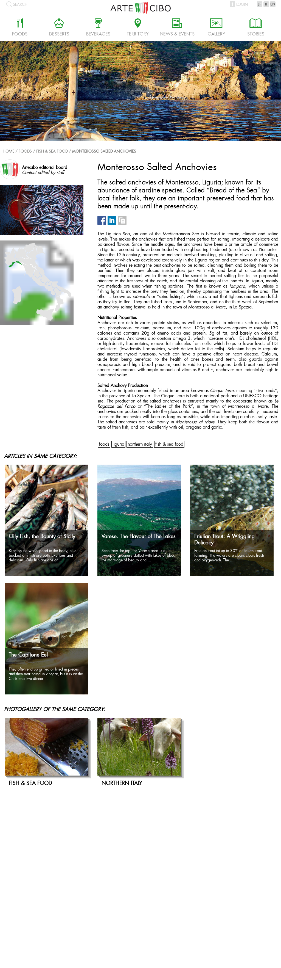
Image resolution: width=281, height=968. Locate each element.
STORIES (255, 28)
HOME (8, 151)
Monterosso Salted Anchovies (104, 151)
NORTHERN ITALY (140, 444)
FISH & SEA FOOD (52, 151)
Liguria (118, 444)
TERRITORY (137, 28)
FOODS (104, 444)
